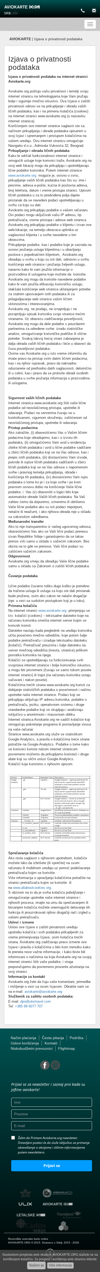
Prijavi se (51, 1165)
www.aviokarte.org (22, 175)
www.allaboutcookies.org (32, 888)
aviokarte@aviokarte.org (43, 992)
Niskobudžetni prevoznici (32, 1048)
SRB (7, 13)
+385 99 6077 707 (29, 1006)
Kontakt (51, 1043)
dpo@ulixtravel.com (35, 1001)
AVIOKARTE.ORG (19, 1242)
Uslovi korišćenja (25, 1043)
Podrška (76, 1038)
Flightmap (66, 1048)
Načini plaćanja (23, 1038)
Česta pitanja (53, 1038)
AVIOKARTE (20, 39)
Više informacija (60, 1265)
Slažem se (36, 1265)
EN (15, 13)
